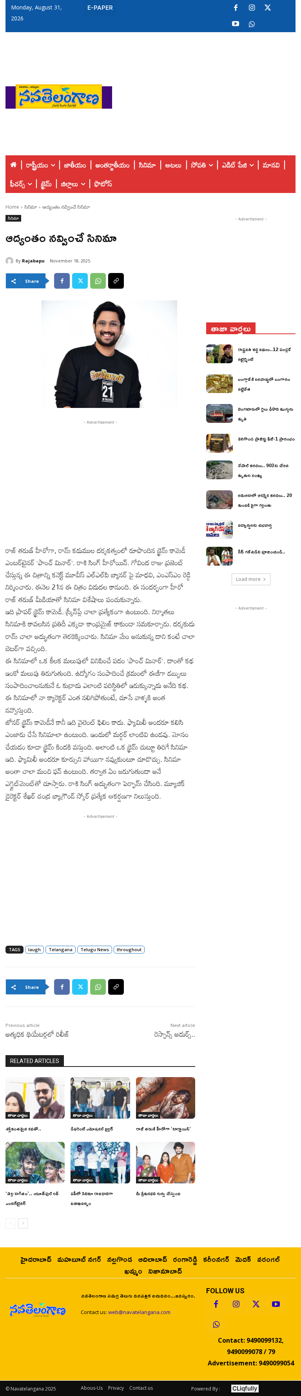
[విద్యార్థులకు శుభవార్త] (219, 529)
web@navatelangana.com (139, 1312)
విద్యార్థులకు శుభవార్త (255, 525)
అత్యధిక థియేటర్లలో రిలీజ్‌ (37, 1034)
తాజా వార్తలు (17, 1115)
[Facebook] (235, 8)
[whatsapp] (252, 24)
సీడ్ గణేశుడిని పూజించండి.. (261, 551)
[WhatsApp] (98, 281)
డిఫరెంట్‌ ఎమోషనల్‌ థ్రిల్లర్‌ (92, 1128)
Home (12, 207)
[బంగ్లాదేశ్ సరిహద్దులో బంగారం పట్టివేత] (219, 383)
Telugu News (94, 949)
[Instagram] (252, 8)
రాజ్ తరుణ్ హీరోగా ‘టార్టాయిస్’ (163, 1128)
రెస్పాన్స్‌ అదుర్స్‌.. (174, 1034)
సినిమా (30, 207)
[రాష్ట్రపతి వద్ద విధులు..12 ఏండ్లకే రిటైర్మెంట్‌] (219, 353)
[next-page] (23, 1223)
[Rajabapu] (10, 261)
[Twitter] (268, 8)
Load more (248, 579)
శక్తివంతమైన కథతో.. (23, 1128)
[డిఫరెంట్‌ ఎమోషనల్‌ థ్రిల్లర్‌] (100, 1098)
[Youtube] (235, 24)
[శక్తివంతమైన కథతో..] (35, 1098)
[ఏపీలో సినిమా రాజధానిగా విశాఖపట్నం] (100, 1162)
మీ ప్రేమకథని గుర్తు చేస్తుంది (158, 1193)
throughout (129, 949)
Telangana (61, 949)
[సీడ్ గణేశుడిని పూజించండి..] (219, 556)
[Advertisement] (206, 94)
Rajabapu (33, 261)
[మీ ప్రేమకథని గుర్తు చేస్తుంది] (165, 1162)
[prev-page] (10, 1223)
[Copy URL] (116, 281)
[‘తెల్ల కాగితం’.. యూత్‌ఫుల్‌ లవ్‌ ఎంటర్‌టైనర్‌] (35, 1162)
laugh (34, 949)
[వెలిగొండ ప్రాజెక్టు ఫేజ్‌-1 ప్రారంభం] (219, 443)
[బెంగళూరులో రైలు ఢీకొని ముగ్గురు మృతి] (219, 413)
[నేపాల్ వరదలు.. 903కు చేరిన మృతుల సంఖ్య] (219, 469)
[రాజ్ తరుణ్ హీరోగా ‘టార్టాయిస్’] (165, 1098)
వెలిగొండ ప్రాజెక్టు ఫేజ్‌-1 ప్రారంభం (266, 438)
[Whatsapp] (216, 1324)
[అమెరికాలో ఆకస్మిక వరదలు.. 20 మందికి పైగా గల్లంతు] (219, 499)
